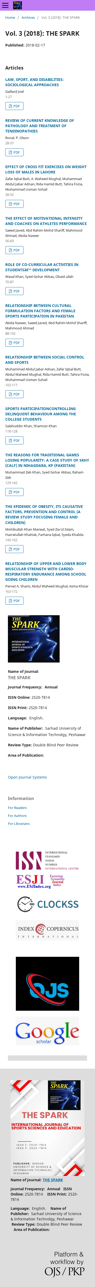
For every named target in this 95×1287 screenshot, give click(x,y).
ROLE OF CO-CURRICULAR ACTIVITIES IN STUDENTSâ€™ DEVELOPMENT (41, 267)
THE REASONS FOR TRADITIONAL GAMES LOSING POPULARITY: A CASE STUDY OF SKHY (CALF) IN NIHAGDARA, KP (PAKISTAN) (47, 460)
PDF (16, 106)
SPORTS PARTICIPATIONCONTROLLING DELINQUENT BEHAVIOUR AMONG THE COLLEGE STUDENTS (40, 414)
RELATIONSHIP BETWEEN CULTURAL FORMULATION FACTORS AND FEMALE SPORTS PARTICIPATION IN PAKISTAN (40, 311)
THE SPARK (19, 677)
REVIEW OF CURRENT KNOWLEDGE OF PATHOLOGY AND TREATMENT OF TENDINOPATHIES (39, 126)
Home (10, 17)
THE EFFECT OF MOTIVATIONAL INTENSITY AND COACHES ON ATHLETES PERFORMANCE (46, 221)
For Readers (17, 807)
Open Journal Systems (27, 777)
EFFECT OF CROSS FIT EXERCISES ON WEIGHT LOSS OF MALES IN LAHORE (46, 169)
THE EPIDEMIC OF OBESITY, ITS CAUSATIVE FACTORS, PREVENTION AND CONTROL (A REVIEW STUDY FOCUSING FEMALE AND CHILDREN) (44, 514)
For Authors (17, 815)
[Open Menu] (5, 5)
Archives (28, 17)
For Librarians (19, 823)
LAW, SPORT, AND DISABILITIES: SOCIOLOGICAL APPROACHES (34, 82)
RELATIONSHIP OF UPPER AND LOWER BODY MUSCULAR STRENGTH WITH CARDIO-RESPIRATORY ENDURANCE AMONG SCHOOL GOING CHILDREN (46, 571)
